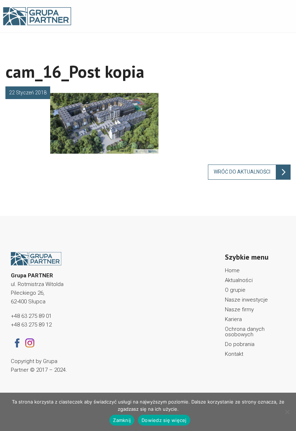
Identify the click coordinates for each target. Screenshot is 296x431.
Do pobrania (239, 344)
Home (232, 270)
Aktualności (239, 280)
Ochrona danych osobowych (245, 332)
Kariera (233, 319)
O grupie (235, 290)
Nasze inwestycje (246, 299)
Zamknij (122, 420)
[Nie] (287, 411)
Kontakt (234, 354)
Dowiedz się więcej (164, 420)
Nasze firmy (239, 309)
